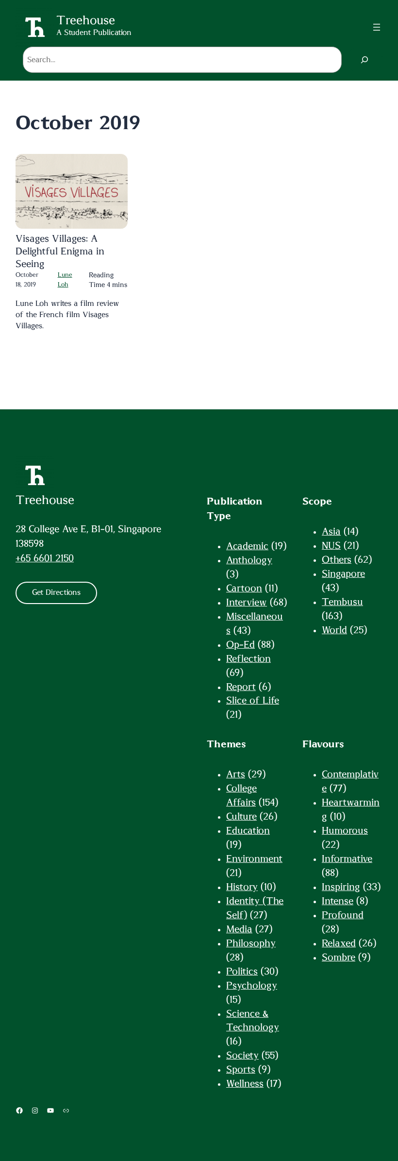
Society (242, 1055)
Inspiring (341, 887)
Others (336, 560)
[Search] (364, 60)
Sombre (338, 957)
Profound (343, 915)
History (242, 887)
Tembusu (342, 602)
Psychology (251, 986)
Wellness (245, 1084)
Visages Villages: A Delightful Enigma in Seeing (60, 251)
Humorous (345, 831)
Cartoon (244, 588)
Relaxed (339, 943)
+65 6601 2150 (45, 558)
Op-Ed (240, 645)
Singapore (343, 574)
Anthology (249, 560)
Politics (242, 971)
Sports (240, 1070)
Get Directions (56, 592)
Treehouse (45, 500)
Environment (254, 859)
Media (239, 929)
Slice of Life (252, 701)
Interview (246, 602)
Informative (347, 859)
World (334, 630)
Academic (247, 546)
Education (248, 831)
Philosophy (251, 943)
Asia (331, 532)
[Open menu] (376, 27)
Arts (235, 774)
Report (241, 687)
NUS (331, 546)
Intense (337, 901)
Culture (241, 817)
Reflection (248, 659)
